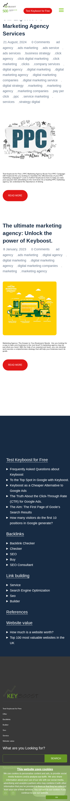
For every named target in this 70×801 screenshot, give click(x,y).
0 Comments (41, 42)
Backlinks (15, 534)
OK (56, 797)
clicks (25, 64)
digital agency (12, 69)
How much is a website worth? (31, 632)
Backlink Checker (22, 543)
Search (56, 758)
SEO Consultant (21, 565)
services (9, 102)
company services (47, 64)
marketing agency (34, 271)
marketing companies (33, 91)
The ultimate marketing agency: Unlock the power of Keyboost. (32, 233)
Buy (12, 559)
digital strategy (13, 85)
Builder (15, 601)
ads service (51, 48)
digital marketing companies (38, 266)
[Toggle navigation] (61, 10)
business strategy (37, 53)
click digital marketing (33, 58)
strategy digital (29, 102)
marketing (35, 85)
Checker (16, 548)
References (17, 612)
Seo (13, 596)
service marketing (36, 96)
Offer (5, 714)
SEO (13, 554)
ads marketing (28, 48)
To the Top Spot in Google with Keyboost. (39, 480)
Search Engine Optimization (30, 590)
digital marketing (39, 69)
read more (15, 195)
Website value (19, 623)
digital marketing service (40, 80)
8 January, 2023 (15, 249)
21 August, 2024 (15, 42)
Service (15, 585)
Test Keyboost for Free (38, 11)
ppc (16, 96)
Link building (17, 575)
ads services (12, 53)
